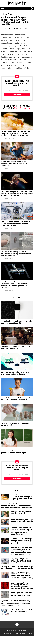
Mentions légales (20, 633)
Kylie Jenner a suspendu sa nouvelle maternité (21, 512)
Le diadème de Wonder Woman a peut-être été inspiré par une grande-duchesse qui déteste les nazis (22, 585)
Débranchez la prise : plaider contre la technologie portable (21, 611)
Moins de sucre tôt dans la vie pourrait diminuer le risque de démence (14, 163)
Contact (30, 633)
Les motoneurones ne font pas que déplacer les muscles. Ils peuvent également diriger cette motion (15, 133)
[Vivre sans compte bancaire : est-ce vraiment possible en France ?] (17, 361)
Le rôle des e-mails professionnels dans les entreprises (15, 348)
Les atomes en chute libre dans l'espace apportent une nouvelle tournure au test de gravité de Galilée (14, 284)
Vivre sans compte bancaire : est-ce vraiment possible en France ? (16, 373)
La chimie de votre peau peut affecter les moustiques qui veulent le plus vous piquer (16, 253)
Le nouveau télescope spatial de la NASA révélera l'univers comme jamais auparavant (15, 223)
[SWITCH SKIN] (32, 8)
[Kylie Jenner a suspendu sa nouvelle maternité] (5, 514)
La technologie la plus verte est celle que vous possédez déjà (16, 322)
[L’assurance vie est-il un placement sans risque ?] (17, 412)
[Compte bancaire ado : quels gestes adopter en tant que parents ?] (17, 387)
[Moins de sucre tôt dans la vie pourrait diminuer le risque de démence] (17, 151)
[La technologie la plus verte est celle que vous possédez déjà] (17, 310)
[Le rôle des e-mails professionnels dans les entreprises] (17, 336)
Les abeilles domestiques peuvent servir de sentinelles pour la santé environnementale (17, 567)
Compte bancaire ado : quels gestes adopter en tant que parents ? (16, 399)
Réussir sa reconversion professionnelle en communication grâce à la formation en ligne (15, 451)
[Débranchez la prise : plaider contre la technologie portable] (5, 612)
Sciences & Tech (22, 108)
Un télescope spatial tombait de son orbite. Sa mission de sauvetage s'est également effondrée (17, 193)
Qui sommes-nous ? (7, 633)
